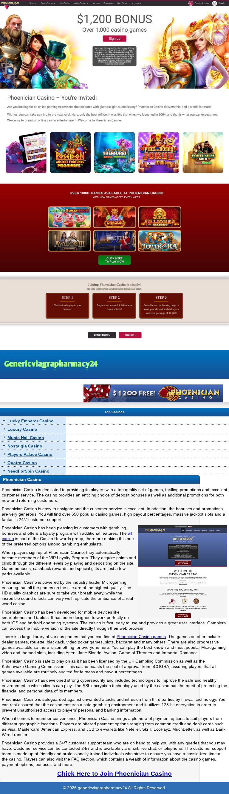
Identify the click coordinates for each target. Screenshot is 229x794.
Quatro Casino (22, 462)
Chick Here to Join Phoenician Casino (114, 773)
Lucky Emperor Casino (30, 421)
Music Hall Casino (25, 437)
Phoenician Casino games (141, 636)
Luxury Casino (22, 429)
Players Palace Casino (29, 454)
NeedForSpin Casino (28, 471)
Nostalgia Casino (24, 446)
